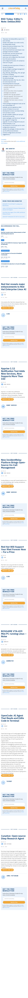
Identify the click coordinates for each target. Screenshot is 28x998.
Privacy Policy (6, 191)
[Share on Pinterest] (24, 14)
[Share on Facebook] (20, 14)
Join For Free (14, 186)
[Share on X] (22, 14)
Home (2, 13)
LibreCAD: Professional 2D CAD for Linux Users (14, 216)
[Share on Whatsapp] (26, 14)
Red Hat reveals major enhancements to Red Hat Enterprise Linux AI (13, 233)
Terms (23, 190)
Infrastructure (9, 13)
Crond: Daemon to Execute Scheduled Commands (11, 254)
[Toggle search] (25, 8)
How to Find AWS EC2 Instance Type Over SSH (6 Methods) (13, 243)
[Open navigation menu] (3, 8)
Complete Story (6, 308)
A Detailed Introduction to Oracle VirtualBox (13, 264)
